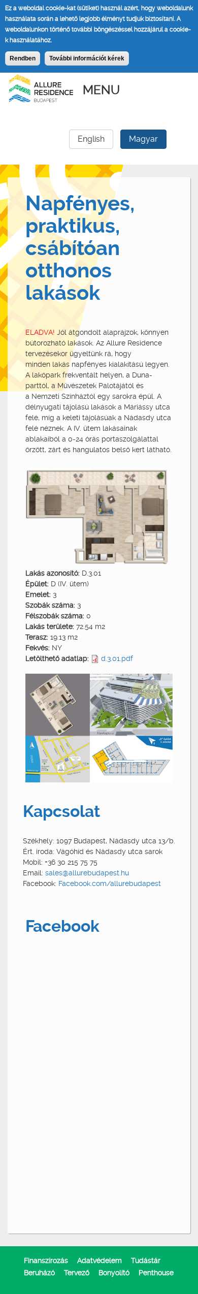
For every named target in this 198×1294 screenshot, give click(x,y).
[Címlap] (41, 87)
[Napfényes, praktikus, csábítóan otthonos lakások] (99, 515)
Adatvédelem (99, 1260)
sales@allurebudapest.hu (87, 873)
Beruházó (39, 1273)
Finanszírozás (46, 1260)
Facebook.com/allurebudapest (109, 883)
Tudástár (145, 1260)
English (91, 139)
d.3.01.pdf (117, 658)
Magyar (143, 139)
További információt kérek (86, 58)
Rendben (23, 58)
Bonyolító (113, 1273)
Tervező (76, 1273)
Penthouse (156, 1273)
